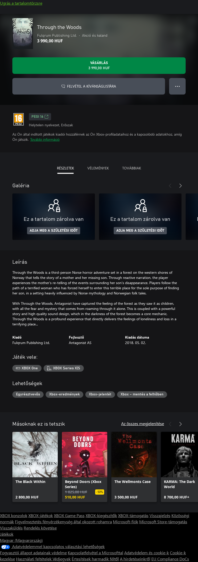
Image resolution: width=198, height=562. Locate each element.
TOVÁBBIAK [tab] (131, 168)
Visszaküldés (11, 527)
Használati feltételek (34, 558)
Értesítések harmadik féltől (95, 558)
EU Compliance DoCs (170, 558)
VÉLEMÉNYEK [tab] (98, 168)
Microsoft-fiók (125, 521)
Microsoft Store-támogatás (163, 521)
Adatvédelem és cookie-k (146, 552)
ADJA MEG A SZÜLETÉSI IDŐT (54, 230)
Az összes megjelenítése (142, 423)
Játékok (6, 534)
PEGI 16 (37, 117)
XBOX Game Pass (69, 515)
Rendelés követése (40, 527)
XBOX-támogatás (133, 515)
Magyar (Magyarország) (21, 540)
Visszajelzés (160, 515)
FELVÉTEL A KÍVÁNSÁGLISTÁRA (91, 86)
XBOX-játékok (40, 515)
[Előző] (170, 185)
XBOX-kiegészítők (101, 515)
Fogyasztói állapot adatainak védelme (33, 552)
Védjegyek (62, 558)
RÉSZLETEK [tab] (65, 168)
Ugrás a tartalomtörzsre (21, 3)
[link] (35, 467)
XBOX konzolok (13, 515)
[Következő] (180, 185)
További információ (45, 139)
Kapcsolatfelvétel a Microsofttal (95, 552)
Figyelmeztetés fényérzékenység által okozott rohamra (63, 521)
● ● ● (177, 86)
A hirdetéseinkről (135, 558)
